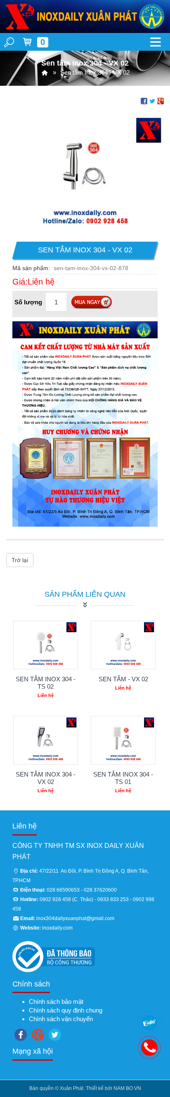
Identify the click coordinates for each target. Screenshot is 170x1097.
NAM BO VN (127, 1088)
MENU (155, 41)
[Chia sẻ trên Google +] (160, 100)
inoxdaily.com (57, 928)
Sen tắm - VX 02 (123, 679)
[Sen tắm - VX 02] (123, 645)
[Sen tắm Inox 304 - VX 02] (85, 173)
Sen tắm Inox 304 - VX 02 (46, 778)
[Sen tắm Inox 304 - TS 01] (123, 740)
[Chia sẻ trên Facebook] (144, 100)
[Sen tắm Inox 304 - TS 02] (45, 645)
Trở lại (20, 560)
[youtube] (55, 1033)
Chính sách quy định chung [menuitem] (65, 1010)
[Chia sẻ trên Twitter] (152, 100)
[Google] (38, 1033)
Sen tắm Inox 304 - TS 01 (123, 778)
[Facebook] (20, 1033)
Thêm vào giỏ (91, 303)
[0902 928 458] (149, 1022)
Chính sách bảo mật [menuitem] (56, 1001)
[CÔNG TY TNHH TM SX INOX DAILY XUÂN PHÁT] (44, 72)
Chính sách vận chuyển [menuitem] (61, 1018)
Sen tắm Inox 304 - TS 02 (46, 683)
